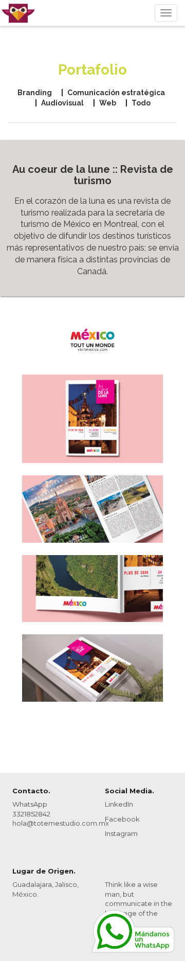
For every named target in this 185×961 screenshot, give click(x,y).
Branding (34, 92)
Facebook (122, 819)
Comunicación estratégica (116, 92)
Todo (141, 103)
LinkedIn (119, 804)
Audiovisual (62, 103)
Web (107, 103)
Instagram (121, 833)
